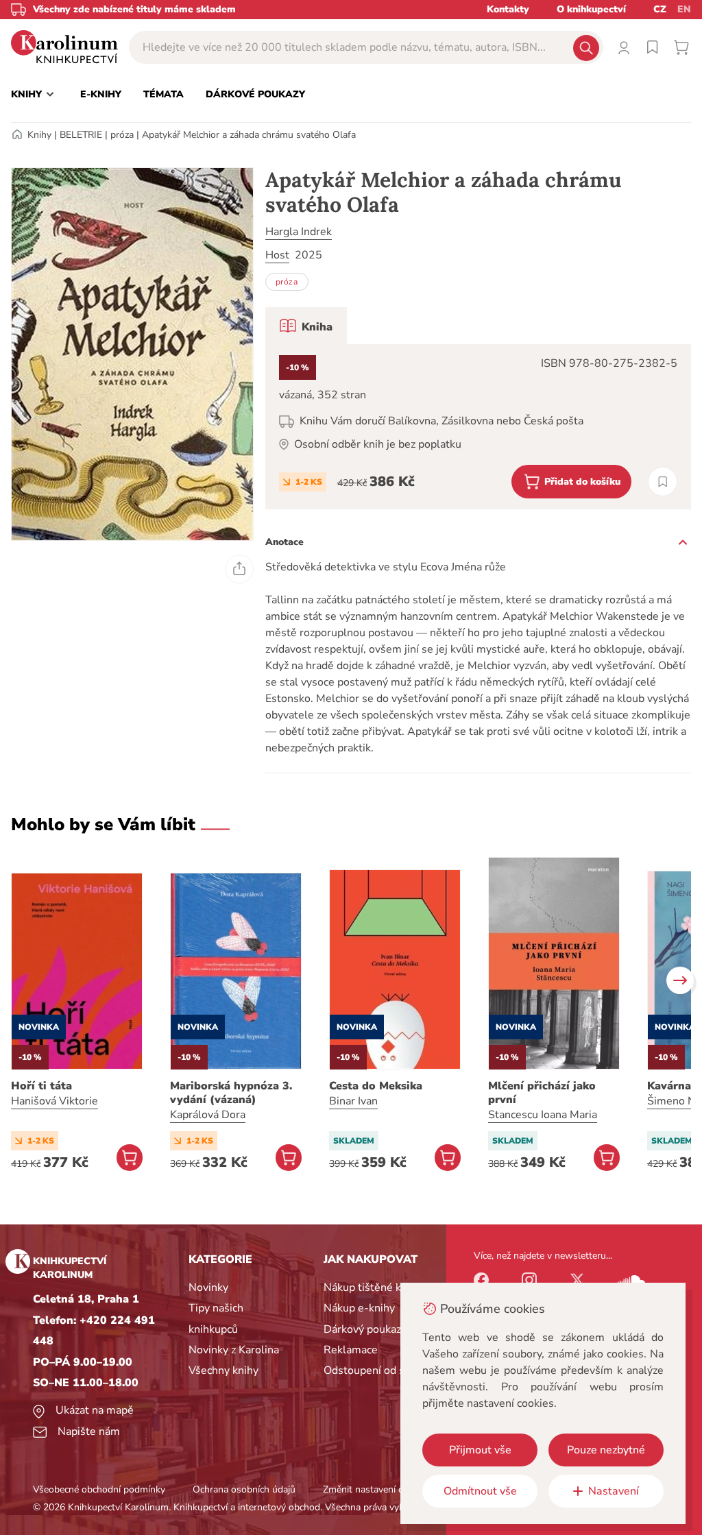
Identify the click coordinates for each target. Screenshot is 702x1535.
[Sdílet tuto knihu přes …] (239, 569)
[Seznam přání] (652, 47)
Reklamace (351, 1349)
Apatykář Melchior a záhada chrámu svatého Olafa (249, 134)
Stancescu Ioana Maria (542, 1114)
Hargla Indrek (298, 231)
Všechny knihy (223, 1370)
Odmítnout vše (480, 1491)
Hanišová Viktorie (54, 1101)
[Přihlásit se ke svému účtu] (623, 47)
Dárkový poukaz (362, 1329)
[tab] (306, 325)
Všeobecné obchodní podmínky (99, 1489)
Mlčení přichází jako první (542, 1093)
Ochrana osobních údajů (244, 1489)
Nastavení (613, 1491)
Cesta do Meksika (375, 1086)
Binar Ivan (353, 1101)
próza (122, 134)
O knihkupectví (591, 9)
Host (277, 255)
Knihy (39, 134)
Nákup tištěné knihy (373, 1287)
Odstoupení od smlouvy (382, 1370)
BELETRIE (81, 134)
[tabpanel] (478, 426)
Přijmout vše (480, 1450)
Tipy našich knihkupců (216, 1318)
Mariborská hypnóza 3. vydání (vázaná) (231, 1093)
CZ (659, 9)
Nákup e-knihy (359, 1308)
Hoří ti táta (41, 1086)
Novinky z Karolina (234, 1349)
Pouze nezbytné (606, 1450)
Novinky (208, 1287)
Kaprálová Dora (207, 1114)
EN (684, 9)
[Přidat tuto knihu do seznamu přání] (662, 481)
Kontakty (508, 9)
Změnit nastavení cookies (376, 1489)
